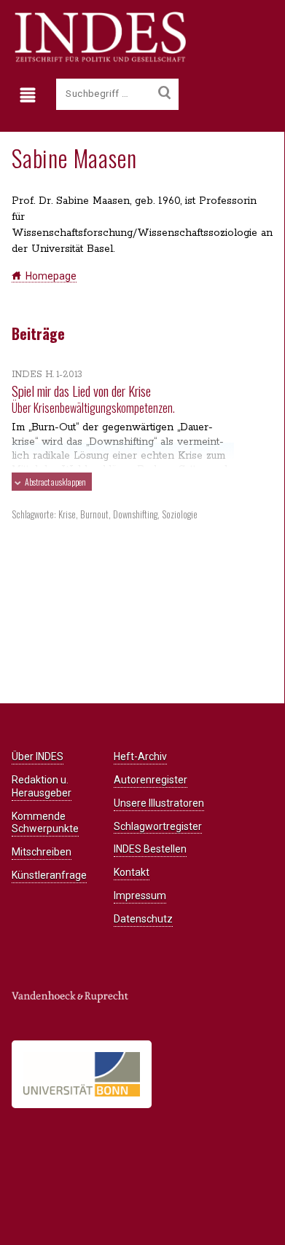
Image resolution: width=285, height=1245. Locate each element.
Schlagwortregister (158, 826)
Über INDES (37, 756)
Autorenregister (150, 780)
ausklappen (55, 481)
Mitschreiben (41, 852)
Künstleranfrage (49, 875)
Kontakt (131, 872)
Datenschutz (143, 919)
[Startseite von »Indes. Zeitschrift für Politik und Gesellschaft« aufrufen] (99, 59)
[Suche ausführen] (164, 93)
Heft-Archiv (140, 756)
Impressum (140, 895)
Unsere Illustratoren (159, 803)
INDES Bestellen (150, 849)
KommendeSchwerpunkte (45, 822)
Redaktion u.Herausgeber (41, 786)
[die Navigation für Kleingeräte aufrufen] (31, 95)
